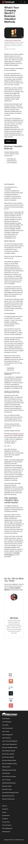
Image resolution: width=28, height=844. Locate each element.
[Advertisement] (14, 173)
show (13, 141)
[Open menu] (21, 2)
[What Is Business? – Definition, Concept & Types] (10, 705)
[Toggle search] (24, 2)
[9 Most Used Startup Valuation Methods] (10, 681)
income (12, 359)
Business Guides (17, 40)
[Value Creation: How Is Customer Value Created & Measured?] (10, 687)
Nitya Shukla (9, 40)
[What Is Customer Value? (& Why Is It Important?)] (10, 699)
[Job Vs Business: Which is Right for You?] (10, 693)
